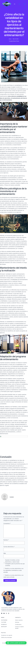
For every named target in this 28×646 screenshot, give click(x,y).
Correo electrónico (9, 546)
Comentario (7, 523)
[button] (16, 642)
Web (4, 553)
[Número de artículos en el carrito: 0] (24, 4)
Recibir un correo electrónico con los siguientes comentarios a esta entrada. (13, 570)
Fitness (17, 41)
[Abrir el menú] (14, 4)
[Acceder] (19, 4)
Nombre (6, 540)
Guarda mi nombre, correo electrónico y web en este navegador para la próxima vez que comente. (15, 562)
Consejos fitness (12, 41)
